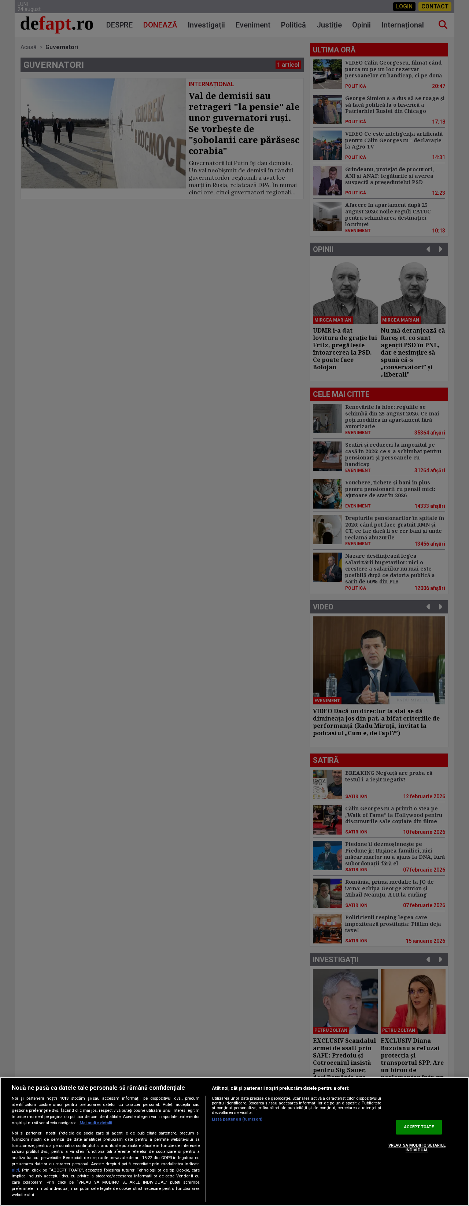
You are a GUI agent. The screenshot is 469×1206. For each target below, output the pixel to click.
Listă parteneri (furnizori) (237, 1119)
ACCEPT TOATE (418, 1127)
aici (15, 1170)
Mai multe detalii (96, 1123)
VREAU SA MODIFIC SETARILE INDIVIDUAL (417, 1147)
